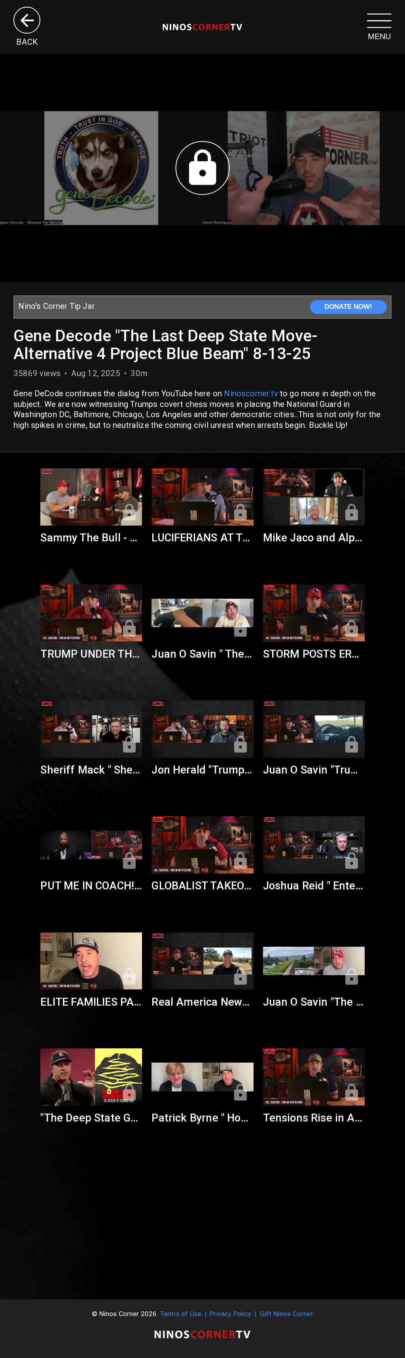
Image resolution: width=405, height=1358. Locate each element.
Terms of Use (180, 1314)
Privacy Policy (230, 1314)
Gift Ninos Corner (286, 1314)
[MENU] (379, 20)
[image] (202, 27)
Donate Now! (348, 306)
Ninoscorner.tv (251, 393)
